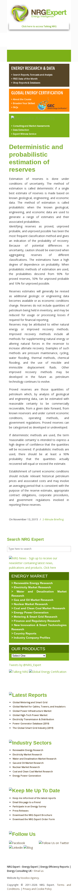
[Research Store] (38, 68)
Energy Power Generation (27, 775)
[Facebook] (17, 843)
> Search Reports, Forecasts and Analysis (31, 74)
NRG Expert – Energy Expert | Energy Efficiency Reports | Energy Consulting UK (39, 12)
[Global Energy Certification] (38, 93)
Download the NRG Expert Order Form (34, 819)
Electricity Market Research (27, 754)
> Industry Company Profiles (30, 637)
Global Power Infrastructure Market (32, 710)
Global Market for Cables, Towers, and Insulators (39, 706)
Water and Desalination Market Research (34, 758)
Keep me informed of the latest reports (34, 797)
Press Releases (20, 810)
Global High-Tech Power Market (30, 715)
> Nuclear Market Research (29, 604)
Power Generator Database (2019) (31, 723)
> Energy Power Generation (30, 612)
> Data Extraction (20, 129)
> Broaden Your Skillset (23, 103)
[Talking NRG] (19, 672)
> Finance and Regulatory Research (35, 620)
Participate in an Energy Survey (29, 806)
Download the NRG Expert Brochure (32, 814)
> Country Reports (23, 633)
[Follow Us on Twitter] (54, 843)
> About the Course (21, 99)
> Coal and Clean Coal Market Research (38, 608)
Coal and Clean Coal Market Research (33, 771)
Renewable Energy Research (28, 750)
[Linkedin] (16, 847)
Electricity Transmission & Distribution (33, 719)
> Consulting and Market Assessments (30, 125)
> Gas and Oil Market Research (32, 599)
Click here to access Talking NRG (39, 26)
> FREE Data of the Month (24, 78)
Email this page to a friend (27, 802)
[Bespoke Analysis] (33, 118)
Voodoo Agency (29, 877)
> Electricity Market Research (31, 587)
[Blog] (28, 847)
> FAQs (14, 107)
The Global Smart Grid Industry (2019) (33, 727)
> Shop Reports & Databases (25, 82)
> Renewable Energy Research (32, 583)
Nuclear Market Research (26, 767)
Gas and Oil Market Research (28, 762)
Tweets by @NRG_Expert (25, 665)
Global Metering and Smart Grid (30, 702)
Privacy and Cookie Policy (37, 888)
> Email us (38, 870)
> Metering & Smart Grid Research (34, 616)
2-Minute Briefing (53, 519)
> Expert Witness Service (23, 133)
